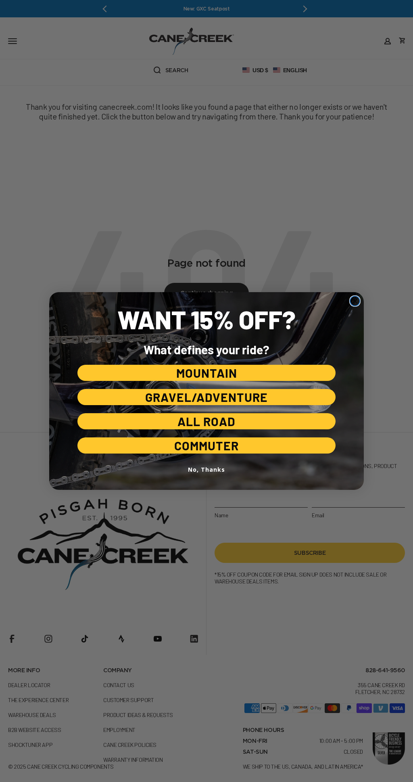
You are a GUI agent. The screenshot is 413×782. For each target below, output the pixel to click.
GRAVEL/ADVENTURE (206, 397)
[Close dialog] (355, 301)
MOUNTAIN (206, 373)
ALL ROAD (206, 421)
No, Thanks (206, 469)
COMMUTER (206, 445)
